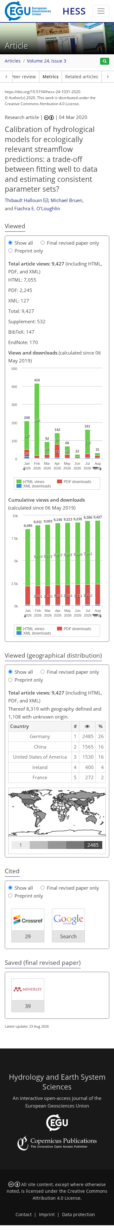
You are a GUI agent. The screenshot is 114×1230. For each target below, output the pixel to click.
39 (28, 1006)
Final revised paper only (73, 243)
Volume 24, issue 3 (46, 61)
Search (68, 936)
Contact (24, 1214)
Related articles (81, 77)
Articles (13, 61)
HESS (74, 10)
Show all (24, 243)
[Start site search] (104, 61)
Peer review (23, 77)
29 (28, 936)
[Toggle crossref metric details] (28, 919)
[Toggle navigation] (100, 11)
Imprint (47, 1214)
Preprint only (29, 251)
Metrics (50, 77)
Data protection (78, 1214)
